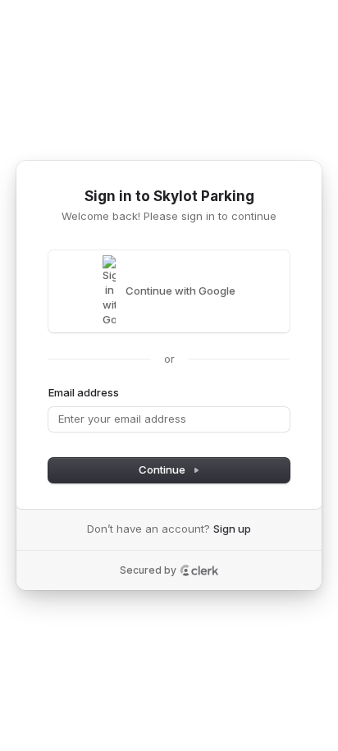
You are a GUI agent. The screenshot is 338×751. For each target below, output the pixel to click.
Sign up (232, 528)
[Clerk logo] (199, 570)
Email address (83, 392)
